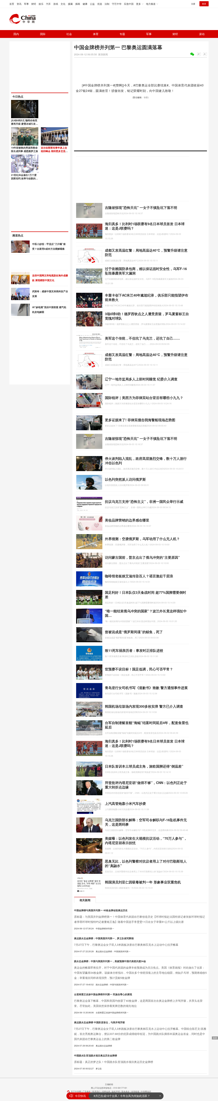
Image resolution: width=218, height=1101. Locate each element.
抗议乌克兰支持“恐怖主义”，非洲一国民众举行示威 (144, 501)
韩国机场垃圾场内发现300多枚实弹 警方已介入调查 (144, 706)
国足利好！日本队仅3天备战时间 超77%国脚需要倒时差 (145, 594)
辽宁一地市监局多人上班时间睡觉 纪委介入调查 (141, 378)
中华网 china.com (23, 19)
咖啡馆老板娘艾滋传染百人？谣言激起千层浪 (139, 575)
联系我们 (96, 1091)
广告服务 (87, 1091)
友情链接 (135, 1091)
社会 (69, 34)
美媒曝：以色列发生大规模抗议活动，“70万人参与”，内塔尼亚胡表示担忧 (146, 840)
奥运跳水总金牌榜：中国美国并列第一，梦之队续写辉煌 (104, 938)
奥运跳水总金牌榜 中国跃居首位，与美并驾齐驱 (99, 1022)
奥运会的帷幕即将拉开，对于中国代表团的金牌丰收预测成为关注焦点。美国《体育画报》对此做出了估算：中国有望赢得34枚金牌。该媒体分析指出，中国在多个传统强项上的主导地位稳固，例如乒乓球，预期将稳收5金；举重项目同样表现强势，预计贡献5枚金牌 (140, 973)
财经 (33, 3)
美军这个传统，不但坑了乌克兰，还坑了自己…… (142, 338)
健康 (85, 3)
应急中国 (129, 3)
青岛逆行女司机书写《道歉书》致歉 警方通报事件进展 (146, 687)
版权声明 (116, 1091)
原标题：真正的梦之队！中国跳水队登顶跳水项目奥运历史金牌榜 (113, 1062)
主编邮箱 (109, 1084)
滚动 (202, 34)
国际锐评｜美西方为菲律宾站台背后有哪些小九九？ (144, 397)
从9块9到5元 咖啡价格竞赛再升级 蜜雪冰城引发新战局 (24, 124)
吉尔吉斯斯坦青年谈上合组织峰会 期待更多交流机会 (54, 151)
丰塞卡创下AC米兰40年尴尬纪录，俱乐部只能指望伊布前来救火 (146, 297)
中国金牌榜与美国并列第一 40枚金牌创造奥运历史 (101, 910)
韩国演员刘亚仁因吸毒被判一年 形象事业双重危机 (143, 881)
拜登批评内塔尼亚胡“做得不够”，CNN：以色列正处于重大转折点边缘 (146, 784)
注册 (193, 3)
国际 (42, 34)
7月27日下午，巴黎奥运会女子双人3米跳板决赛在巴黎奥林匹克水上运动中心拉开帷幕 (126, 945)
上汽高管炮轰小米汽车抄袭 (125, 803)
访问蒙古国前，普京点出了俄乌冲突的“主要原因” (142, 557)
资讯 (19, 3)
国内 (16, 34)
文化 (63, 3)
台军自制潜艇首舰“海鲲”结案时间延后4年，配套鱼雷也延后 (147, 725)
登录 (204, 3)
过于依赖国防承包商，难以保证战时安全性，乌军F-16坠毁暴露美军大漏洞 (146, 271)
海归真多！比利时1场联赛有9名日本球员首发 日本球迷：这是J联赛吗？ (145, 226)
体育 (95, 34)
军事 (26, 3)
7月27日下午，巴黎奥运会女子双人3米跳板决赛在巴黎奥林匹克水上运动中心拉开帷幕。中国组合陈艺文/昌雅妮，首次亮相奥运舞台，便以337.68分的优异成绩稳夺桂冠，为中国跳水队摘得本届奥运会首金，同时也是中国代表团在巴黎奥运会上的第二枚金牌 (140, 1034)
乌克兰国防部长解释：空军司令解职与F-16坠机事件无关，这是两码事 (146, 822)
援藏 (70, 3)
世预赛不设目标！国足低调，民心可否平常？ (139, 668)
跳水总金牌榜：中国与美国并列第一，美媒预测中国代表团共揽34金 (110, 961)
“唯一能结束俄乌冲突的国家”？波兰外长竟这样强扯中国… (146, 613)
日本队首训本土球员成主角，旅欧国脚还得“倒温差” (144, 766)
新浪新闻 (103, 54)
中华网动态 (146, 1091)
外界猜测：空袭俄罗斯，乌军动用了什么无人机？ (142, 538)
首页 (11, 3)
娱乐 (41, 3)
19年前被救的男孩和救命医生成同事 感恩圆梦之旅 (24, 149)
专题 (122, 34)
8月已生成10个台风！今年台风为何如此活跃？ (122, 1096)
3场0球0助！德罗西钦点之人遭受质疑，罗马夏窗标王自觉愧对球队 (147, 316)
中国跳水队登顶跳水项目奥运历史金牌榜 (95, 1055)
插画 (77, 3)
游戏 (55, 3)
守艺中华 (116, 3)
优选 (99, 3)
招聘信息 (106, 1091)
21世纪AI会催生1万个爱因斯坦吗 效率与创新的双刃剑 (24, 178)
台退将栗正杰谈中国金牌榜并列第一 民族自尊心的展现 (103, 994)
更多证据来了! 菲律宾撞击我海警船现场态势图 (140, 419)
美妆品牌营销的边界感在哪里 (127, 520)
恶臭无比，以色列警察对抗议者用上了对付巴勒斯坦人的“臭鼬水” (146, 863)
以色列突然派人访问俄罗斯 (125, 479)
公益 (92, 3)
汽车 (48, 3)
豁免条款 (125, 1091)
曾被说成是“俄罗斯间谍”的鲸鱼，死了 (134, 631)
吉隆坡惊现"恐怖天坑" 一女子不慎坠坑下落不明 (141, 207)
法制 (107, 3)
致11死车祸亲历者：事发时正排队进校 (134, 650)
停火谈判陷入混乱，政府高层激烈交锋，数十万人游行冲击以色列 (146, 460)
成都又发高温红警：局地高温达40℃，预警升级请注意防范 (146, 252)
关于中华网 (76, 1091)
